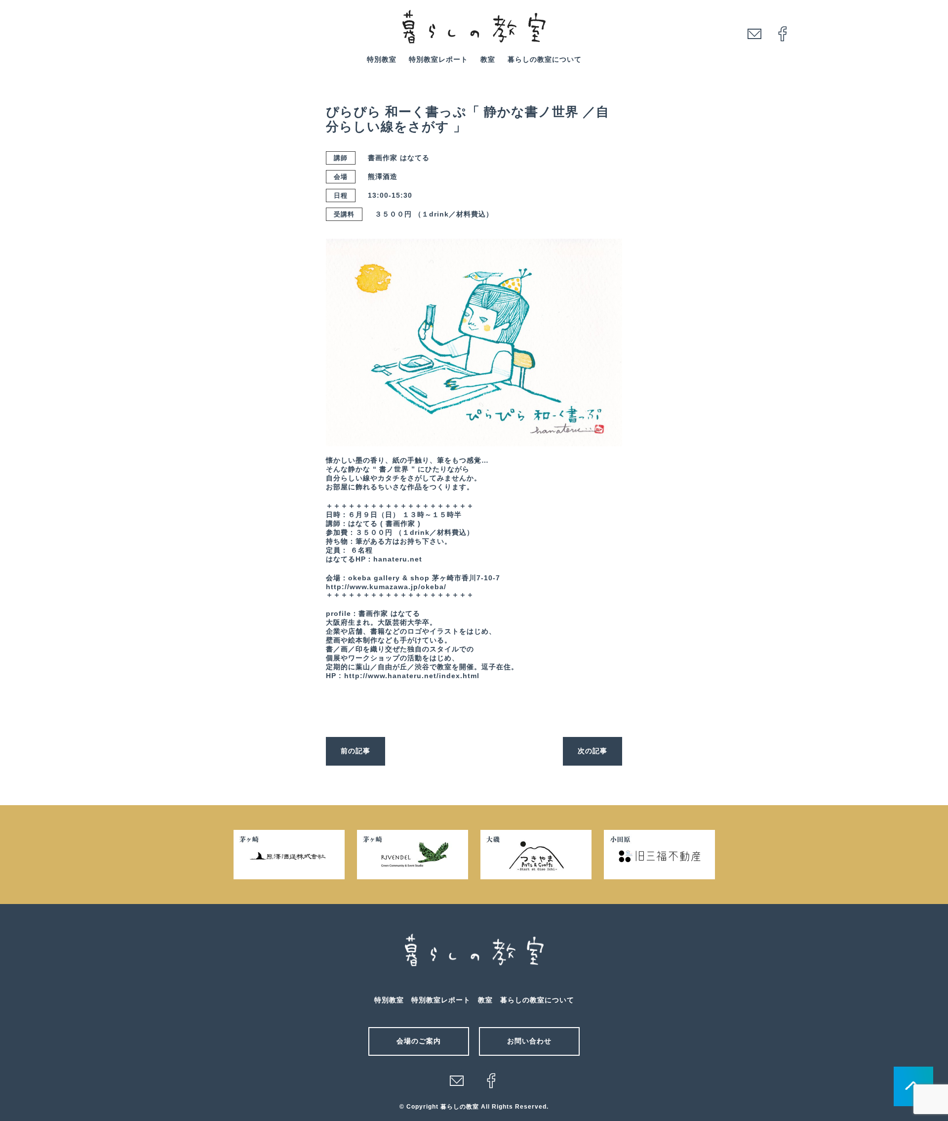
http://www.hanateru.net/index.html (411, 676)
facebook (782, 33)
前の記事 (355, 751)
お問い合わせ (529, 1041)
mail (754, 33)
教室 (487, 59)
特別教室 (381, 59)
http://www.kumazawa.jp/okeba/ (386, 587)
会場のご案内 (418, 1041)
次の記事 (592, 751)
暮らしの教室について (545, 59)
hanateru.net (397, 559)
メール (456, 1080)
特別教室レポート (438, 59)
